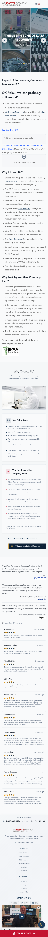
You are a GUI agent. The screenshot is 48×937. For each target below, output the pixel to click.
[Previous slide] (4, 40)
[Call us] (41, 924)
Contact (24, 871)
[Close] (38, 907)
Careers (24, 888)
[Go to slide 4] (26, 63)
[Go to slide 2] (21, 63)
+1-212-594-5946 (37, 821)
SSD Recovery (24, 860)
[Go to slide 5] (29, 63)
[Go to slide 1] (19, 63)
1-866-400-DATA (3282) (25, 842)
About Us (24, 881)
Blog (24, 885)
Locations (24, 867)
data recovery (11, 181)
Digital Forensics (24, 863)
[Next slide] (43, 40)
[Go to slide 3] (24, 63)
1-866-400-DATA (13, 821)
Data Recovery (15, 239)
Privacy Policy (24, 892)
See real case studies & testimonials (22, 539)
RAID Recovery (24, 856)
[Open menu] (43, 3)
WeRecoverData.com (14, 112)
